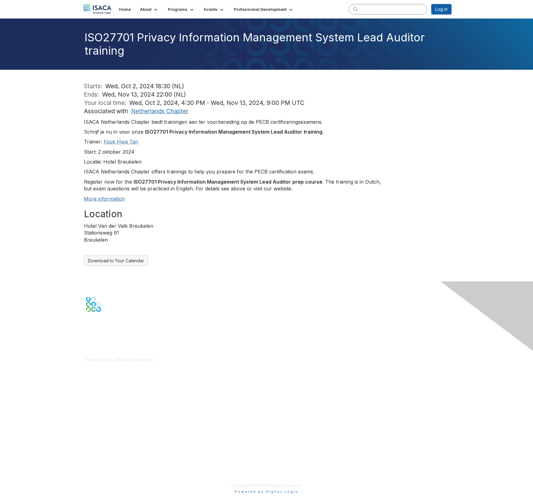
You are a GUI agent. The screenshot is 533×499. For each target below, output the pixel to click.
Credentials (97, 407)
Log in (441, 9)
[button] (149, 9)
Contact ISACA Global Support (117, 416)
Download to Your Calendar (116, 260)
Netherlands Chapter (159, 111)
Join (90, 395)
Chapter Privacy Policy (109, 476)
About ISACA (99, 442)
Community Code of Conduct (115, 448)
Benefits (94, 401)
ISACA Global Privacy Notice (114, 467)
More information (104, 199)
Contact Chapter (102, 368)
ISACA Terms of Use (106, 461)
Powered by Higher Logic (267, 491)
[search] (355, 9)
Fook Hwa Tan (121, 142)
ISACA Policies (100, 454)
